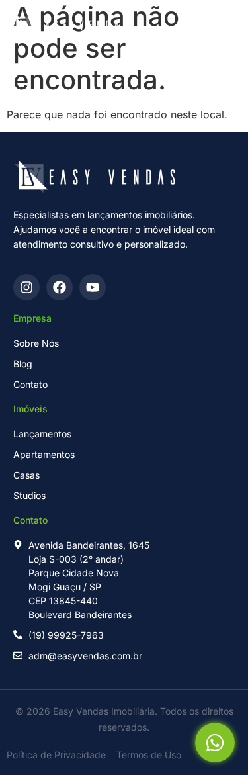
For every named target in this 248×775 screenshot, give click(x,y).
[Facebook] (59, 287)
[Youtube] (92, 287)
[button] (189, 25)
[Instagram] (26, 287)
